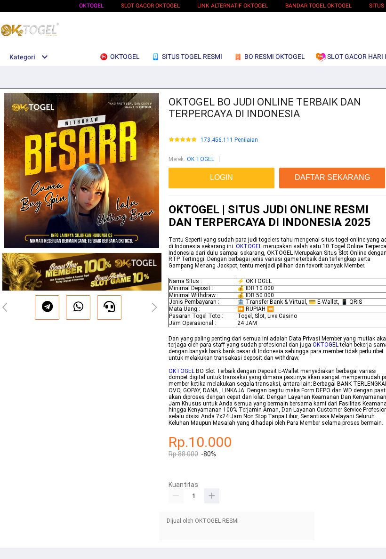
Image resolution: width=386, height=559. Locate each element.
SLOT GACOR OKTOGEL (150, 5)
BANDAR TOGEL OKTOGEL (318, 5)
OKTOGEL (91, 5)
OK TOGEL (200, 159)
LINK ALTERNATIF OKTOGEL (232, 5)
